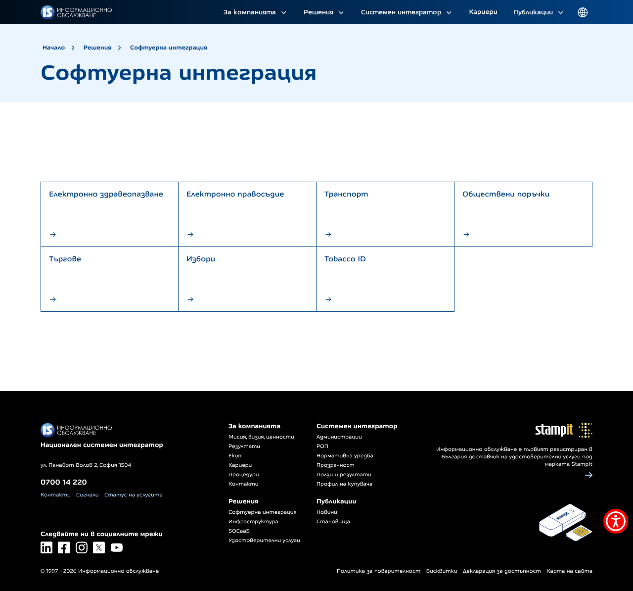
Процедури (243, 475)
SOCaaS (239, 531)
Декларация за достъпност (502, 571)
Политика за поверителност (378, 571)
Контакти (56, 495)
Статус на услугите (133, 495)
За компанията (250, 12)
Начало (54, 47)
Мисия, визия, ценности (261, 437)
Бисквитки (441, 571)
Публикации (533, 12)
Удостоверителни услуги (264, 540)
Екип (234, 456)
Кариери (483, 12)
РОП (322, 446)
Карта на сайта (569, 571)
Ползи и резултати (343, 475)
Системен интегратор (401, 12)
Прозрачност (335, 465)
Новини (326, 512)
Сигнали (87, 495)
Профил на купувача (344, 484)
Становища (333, 522)
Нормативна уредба (344, 456)
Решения (318, 12)
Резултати (244, 446)
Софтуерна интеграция (168, 47)
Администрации (339, 437)
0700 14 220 (64, 482)
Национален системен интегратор (102, 445)
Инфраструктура (253, 522)
